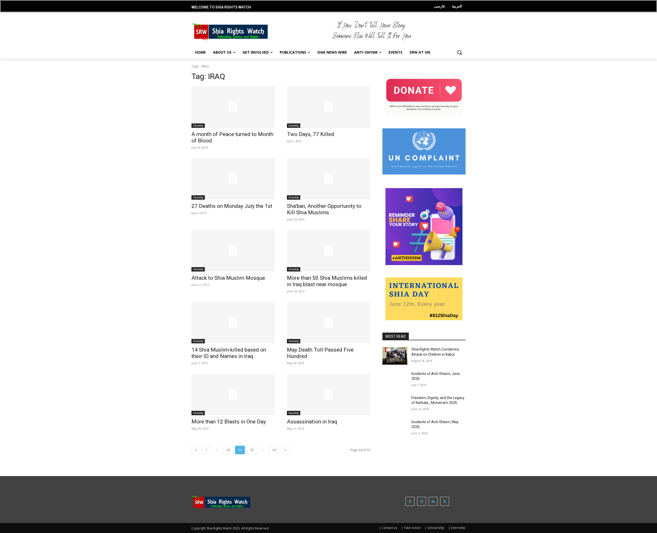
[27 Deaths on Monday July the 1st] (233, 179)
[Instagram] (421, 501)
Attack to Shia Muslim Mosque (228, 278)
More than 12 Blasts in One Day (228, 422)
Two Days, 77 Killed (310, 134)
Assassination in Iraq (312, 422)
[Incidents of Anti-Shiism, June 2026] (394, 380)
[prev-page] (195, 450)
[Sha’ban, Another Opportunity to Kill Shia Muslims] (328, 179)
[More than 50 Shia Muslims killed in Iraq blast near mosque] (328, 251)
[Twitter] (444, 501)
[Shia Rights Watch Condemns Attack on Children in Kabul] (394, 355)
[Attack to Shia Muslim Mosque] (233, 251)
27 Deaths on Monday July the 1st (231, 206)
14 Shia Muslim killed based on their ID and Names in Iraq (228, 353)
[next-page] (285, 450)
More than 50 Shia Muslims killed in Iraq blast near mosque (327, 281)
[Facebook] (409, 501)
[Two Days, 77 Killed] (328, 107)
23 (228, 450)
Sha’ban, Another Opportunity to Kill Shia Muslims (324, 209)
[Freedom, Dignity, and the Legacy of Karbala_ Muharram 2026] (394, 404)
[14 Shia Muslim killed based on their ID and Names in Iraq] (233, 322)
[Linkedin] (433, 501)
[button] (459, 52)
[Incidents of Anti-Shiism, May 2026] (394, 428)
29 (274, 450)
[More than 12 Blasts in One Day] (233, 394)
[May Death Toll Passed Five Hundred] (328, 322)
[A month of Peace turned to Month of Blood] (233, 107)
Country (198, 125)
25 (252, 450)
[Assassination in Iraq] (328, 394)
